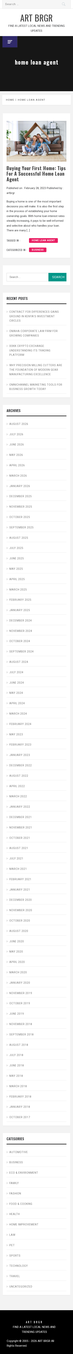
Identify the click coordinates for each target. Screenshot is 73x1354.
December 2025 (20, 496)
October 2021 (19, 837)
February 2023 (20, 744)
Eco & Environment (23, 1172)
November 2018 (20, 1024)
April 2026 (17, 465)
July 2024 (16, 672)
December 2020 (20, 899)
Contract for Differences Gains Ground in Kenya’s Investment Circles (34, 316)
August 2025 (18, 537)
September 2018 (21, 1034)
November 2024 (20, 630)
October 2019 (19, 1003)
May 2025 (16, 568)
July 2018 (16, 1055)
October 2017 (19, 1117)
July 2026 (16, 434)
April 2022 (17, 786)
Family (14, 1183)
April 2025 (17, 579)
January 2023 (19, 755)
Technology (18, 1265)
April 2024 (17, 703)
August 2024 (18, 661)
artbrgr (11, 193)
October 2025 (19, 517)
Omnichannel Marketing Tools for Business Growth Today (35, 387)
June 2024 (16, 682)
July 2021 (16, 858)
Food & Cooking (20, 1203)
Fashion (15, 1193)
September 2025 (21, 527)
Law (12, 1234)
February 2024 (20, 724)
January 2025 (19, 610)
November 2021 (20, 827)
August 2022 (18, 775)
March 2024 (18, 713)
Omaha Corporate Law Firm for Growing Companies (33, 333)
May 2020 (16, 951)
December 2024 (20, 620)
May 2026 (16, 454)
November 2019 (20, 993)
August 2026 (18, 423)
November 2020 (20, 910)
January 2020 (19, 982)
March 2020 (18, 972)
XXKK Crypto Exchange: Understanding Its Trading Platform (30, 350)
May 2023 (16, 734)
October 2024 (19, 641)
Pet (12, 1245)
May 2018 (16, 1075)
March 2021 (18, 868)
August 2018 (18, 1044)
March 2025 (18, 589)
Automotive (18, 1152)
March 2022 (18, 796)
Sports (15, 1255)
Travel (14, 1276)
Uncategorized (20, 1286)
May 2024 (16, 692)
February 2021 (20, 879)
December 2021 (20, 817)
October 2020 (19, 920)
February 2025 (20, 599)
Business (38, 250)
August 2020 (18, 931)
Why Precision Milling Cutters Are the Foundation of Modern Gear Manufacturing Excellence (35, 370)
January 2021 (19, 889)
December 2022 (20, 765)
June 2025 (16, 558)
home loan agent (43, 240)
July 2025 (16, 548)
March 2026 (18, 475)
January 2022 (19, 806)
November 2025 (20, 506)
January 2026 (19, 486)
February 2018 (20, 1096)
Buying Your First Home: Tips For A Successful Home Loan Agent (36, 174)
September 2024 (21, 651)
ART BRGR (36, 17)
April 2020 (17, 961)
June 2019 (16, 1013)
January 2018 (19, 1106)
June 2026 (16, 444)
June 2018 (16, 1065)
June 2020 (16, 941)
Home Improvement (24, 1224)
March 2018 (18, 1086)
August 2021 (18, 848)
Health (14, 1214)
